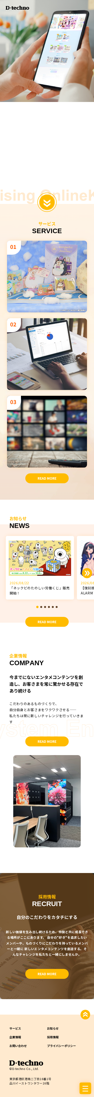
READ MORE (47, 478)
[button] (37, 607)
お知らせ (53, 1028)
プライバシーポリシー (61, 1046)
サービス (15, 1028)
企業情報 (15, 1037)
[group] (40, 567)
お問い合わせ (18, 1046)
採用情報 (53, 1037)
